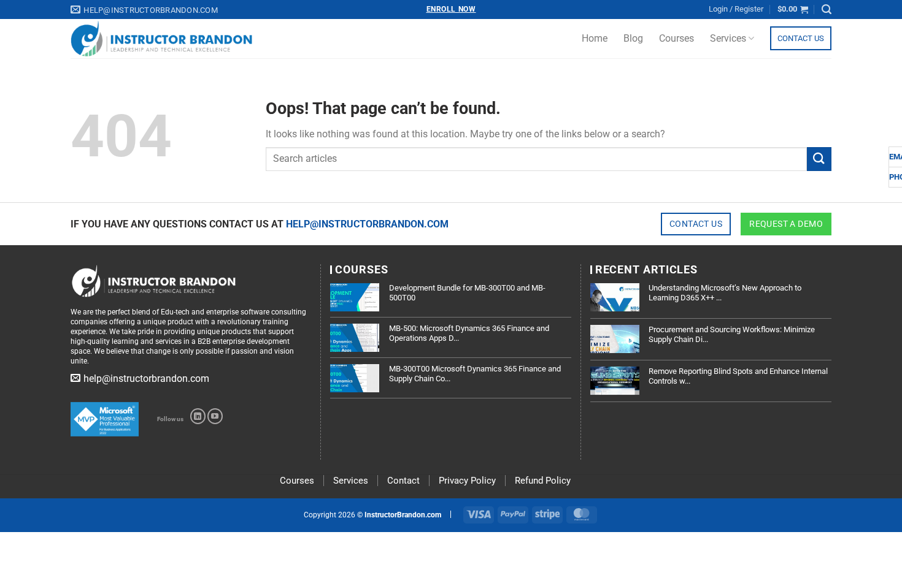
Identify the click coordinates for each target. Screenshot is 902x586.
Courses (676, 38)
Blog (633, 38)
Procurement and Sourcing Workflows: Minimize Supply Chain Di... (732, 334)
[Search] (826, 9)
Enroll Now (451, 9)
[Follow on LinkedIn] (198, 416)
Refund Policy (543, 480)
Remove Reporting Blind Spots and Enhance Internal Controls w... (738, 376)
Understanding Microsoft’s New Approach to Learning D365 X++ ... (725, 292)
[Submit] (819, 159)
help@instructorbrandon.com (367, 224)
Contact (403, 480)
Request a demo (786, 224)
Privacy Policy (467, 480)
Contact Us (800, 38)
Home (594, 38)
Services (728, 38)
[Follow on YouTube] (215, 416)
